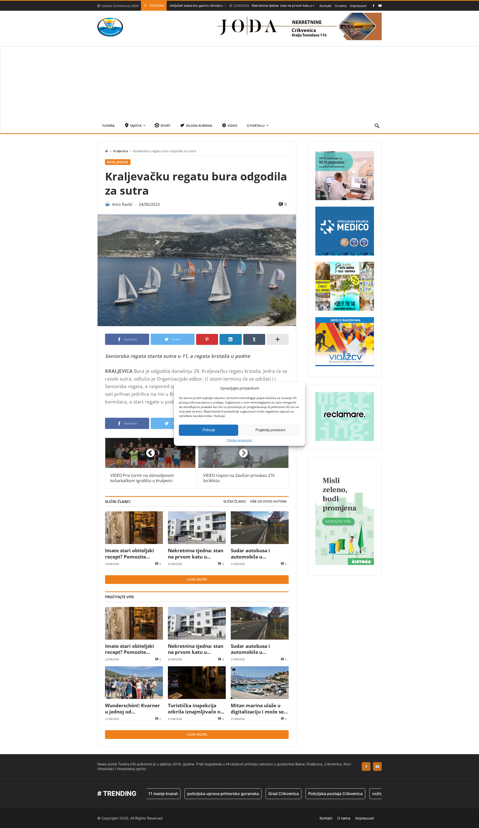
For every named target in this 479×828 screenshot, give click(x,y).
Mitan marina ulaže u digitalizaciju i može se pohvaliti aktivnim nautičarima (257, 708)
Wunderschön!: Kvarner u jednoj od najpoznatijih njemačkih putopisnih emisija (133, 708)
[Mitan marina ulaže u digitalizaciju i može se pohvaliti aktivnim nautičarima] (260, 682)
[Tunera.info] (110, 27)
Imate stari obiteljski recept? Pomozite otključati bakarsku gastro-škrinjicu (129, 554)
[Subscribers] (380, 5)
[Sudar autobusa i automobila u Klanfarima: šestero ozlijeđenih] (260, 527)
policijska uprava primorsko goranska (193, 793)
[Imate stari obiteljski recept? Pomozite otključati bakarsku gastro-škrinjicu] (134, 527)
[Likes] (373, 5)
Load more (196, 579)
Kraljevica (120, 151)
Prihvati (209, 430)
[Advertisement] (239, 81)
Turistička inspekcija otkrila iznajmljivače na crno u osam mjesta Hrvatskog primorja (195, 708)
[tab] (234, 502)
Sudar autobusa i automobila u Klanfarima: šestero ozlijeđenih (254, 554)
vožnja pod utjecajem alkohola (371, 793)
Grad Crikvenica (254, 793)
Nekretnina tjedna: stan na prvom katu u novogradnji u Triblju (256, 5)
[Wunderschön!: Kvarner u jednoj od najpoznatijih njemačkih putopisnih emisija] (134, 682)
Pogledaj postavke (270, 430)
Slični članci (234, 501)
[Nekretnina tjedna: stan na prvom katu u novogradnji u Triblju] (197, 527)
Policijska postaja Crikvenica (305, 793)
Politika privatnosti (239, 440)
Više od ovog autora (268, 501)
